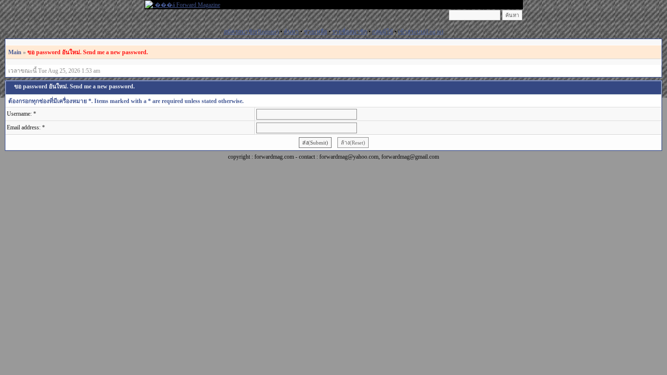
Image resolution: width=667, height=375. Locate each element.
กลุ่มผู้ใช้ (382, 31)
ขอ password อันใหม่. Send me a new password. (87, 52)
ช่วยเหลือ (315, 31)
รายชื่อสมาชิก (349, 31)
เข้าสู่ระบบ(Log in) (420, 31)
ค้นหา (291, 31)
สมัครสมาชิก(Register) (251, 31)
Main (14, 52)
